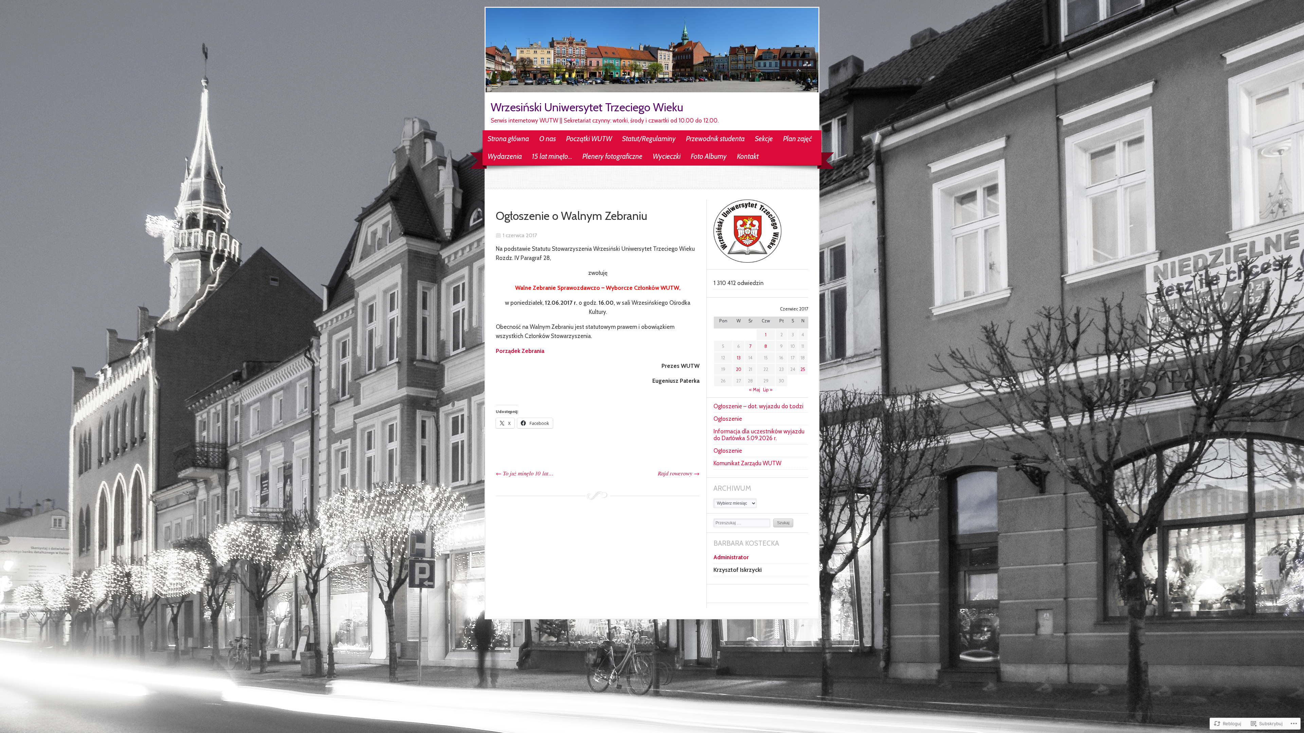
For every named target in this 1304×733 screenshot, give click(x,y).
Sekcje (764, 138)
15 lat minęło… (552, 156)
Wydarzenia (505, 156)
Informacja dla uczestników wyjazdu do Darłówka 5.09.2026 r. (758, 434)
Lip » (768, 389)
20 (738, 369)
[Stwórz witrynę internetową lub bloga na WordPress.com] (652, 634)
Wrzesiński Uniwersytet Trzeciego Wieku (587, 107)
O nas (547, 138)
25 (802, 369)
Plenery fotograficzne (612, 156)
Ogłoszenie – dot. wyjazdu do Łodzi (758, 406)
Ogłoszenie (727, 418)
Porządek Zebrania (520, 350)
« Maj (754, 389)
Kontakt (748, 156)
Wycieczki (667, 156)
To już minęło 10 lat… (525, 473)
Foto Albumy (709, 156)
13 (739, 357)
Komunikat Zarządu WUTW (747, 463)
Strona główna (508, 138)
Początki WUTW (589, 138)
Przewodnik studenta (715, 138)
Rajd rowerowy (679, 473)
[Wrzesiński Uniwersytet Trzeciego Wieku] (652, 90)
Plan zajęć (797, 138)
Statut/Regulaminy (649, 138)
